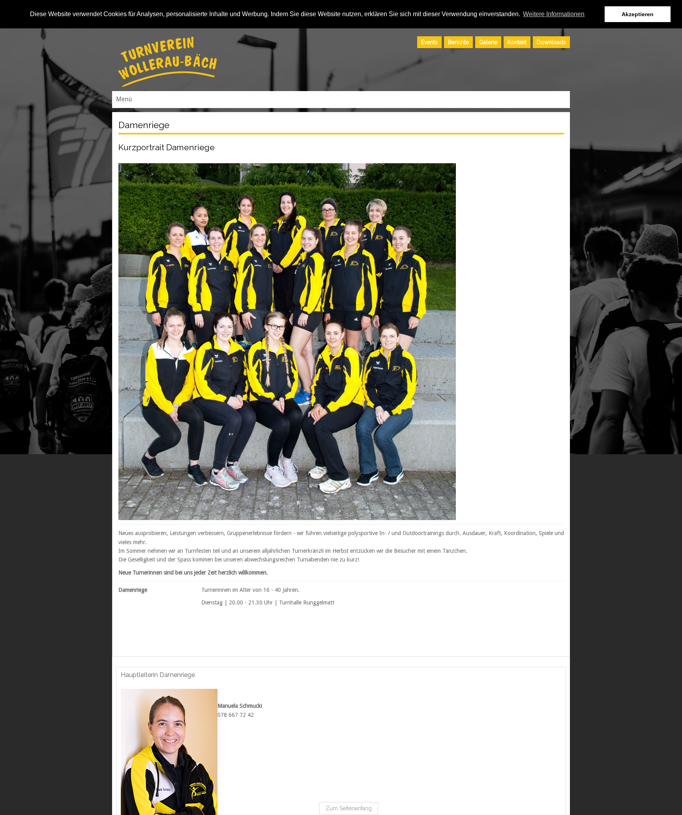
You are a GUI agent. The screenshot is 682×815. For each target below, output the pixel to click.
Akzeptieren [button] (638, 14)
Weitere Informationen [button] (554, 14)
